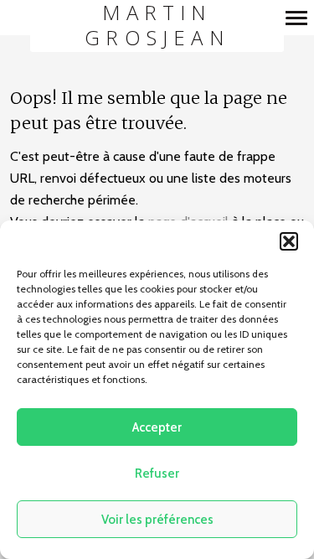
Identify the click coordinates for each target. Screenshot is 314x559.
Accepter (157, 427)
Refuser (157, 473)
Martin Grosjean (157, 25)
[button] (289, 241)
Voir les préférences (157, 519)
